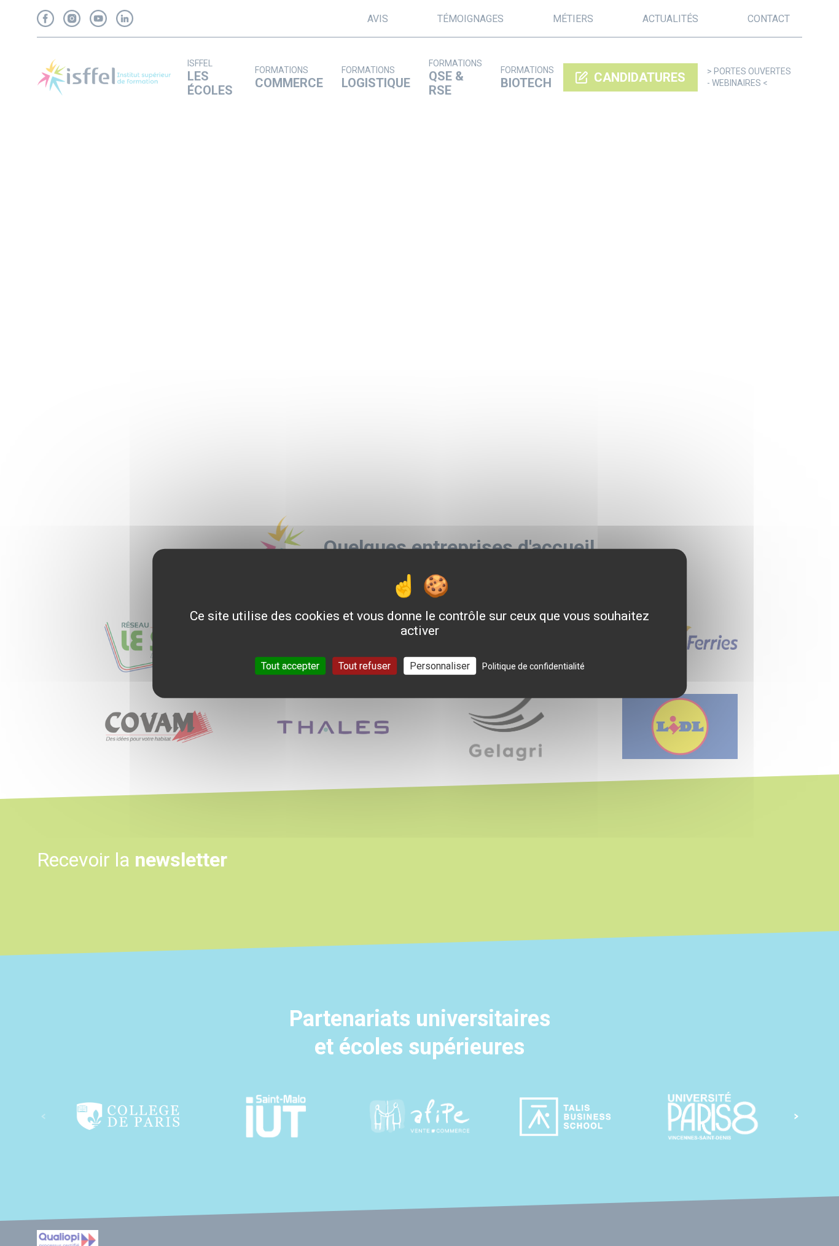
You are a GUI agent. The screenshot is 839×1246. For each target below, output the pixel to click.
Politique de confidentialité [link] (533, 666)
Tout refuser (364, 665)
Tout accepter (290, 665)
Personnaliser (440, 665)
